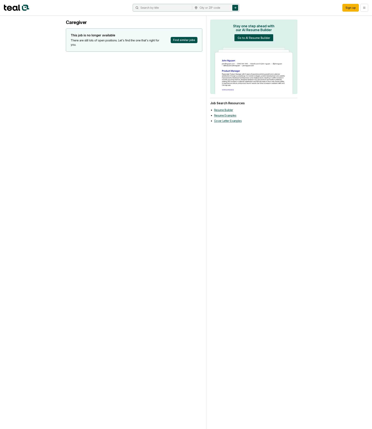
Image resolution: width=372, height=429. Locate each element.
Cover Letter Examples (228, 120)
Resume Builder (223, 110)
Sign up (350, 7)
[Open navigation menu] (364, 8)
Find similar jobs (184, 40)
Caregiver (76, 22)
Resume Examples (225, 115)
